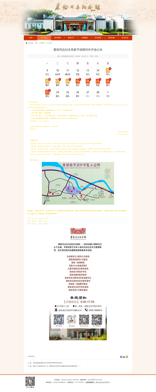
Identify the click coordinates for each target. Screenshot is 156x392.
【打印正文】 (31, 356)
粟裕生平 (71, 38)
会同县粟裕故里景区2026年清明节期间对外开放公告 (47, 363)
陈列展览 (57, 38)
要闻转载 (111, 38)
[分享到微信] (127, 357)
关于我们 (44, 38)
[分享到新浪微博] (124, 357)
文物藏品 (84, 38)
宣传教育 (98, 38)
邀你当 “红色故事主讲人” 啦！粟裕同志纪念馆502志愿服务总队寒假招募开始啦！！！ (57, 366)
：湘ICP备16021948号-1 (98, 382)
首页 (30, 38)
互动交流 (125, 38)
